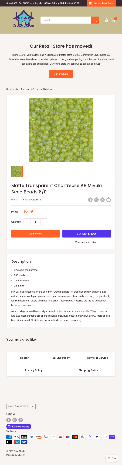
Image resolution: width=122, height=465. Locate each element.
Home (9, 89)
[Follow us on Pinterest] (20, 420)
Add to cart (35, 233)
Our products (61, 74)
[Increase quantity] (44, 222)
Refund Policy (61, 358)
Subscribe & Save (103, 3)
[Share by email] (108, 199)
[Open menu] (8, 20)
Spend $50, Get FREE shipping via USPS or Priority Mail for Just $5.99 (42, 3)
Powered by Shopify (15, 455)
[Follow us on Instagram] (14, 420)
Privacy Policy (33, 370)
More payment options (86, 242)
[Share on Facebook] (90, 199)
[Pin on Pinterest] (96, 199)
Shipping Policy (88, 370)
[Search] (95, 20)
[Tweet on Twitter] (102, 199)
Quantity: (16, 221)
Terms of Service (97, 358)
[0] (113, 20)
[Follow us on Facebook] (8, 420)
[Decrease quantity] (27, 222)
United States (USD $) (18, 406)
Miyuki (15, 200)
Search (24, 358)
